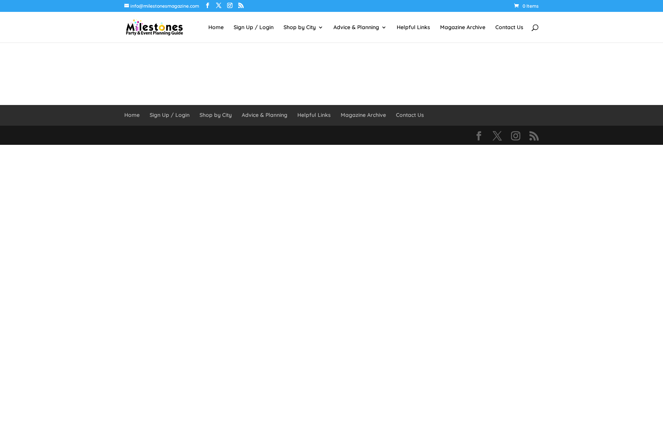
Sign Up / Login (254, 28)
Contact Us (509, 28)
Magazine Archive (462, 28)
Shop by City (300, 28)
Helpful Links (413, 28)
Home (216, 28)
